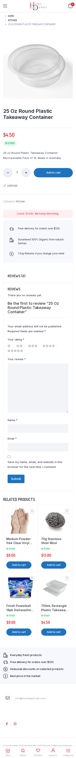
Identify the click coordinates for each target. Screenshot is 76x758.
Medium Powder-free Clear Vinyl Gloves (18, 541)
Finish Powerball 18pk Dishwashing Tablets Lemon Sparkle (19, 608)
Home (11, 16)
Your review (17, 359)
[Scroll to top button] (69, 741)
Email (12, 438)
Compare (12, 185)
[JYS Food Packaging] (38, 6)
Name (13, 420)
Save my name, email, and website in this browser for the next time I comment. (35, 464)
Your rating (16, 339)
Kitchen (12, 20)
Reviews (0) (17, 276)
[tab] (38, 276)
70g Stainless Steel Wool (51, 541)
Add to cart (53, 172)
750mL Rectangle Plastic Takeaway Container (54, 608)
